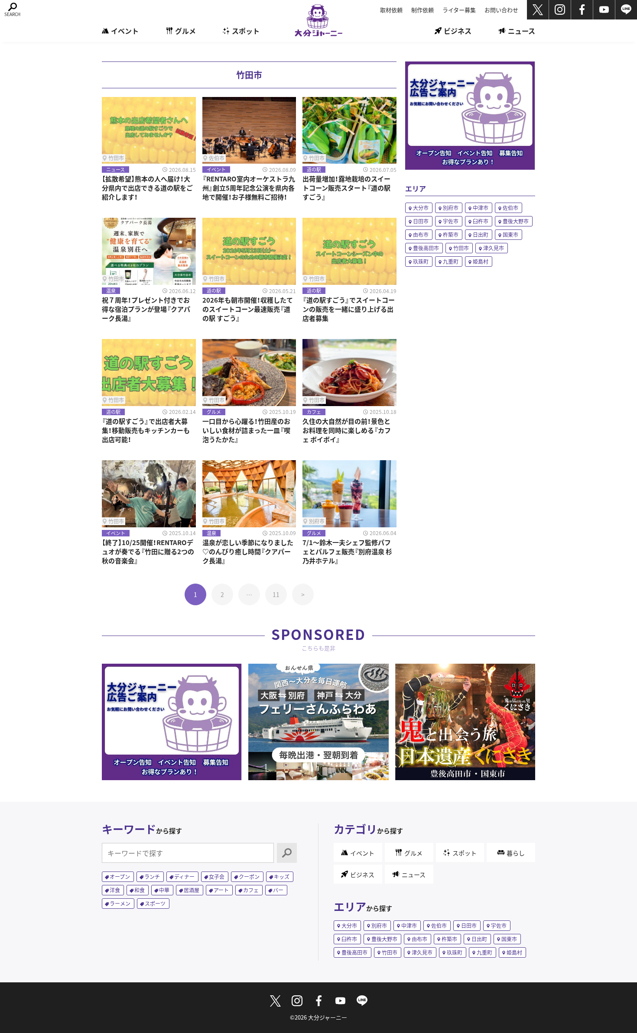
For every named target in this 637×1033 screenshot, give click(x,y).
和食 (139, 890)
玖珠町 (421, 261)
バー (278, 890)
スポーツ (155, 903)
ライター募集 (459, 10)
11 (276, 594)
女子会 (216, 876)
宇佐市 (450, 221)
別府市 (450, 207)
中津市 (480, 207)
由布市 (421, 234)
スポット (246, 31)
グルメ (185, 31)
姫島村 (480, 261)
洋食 (115, 890)
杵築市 (450, 234)
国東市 (510, 234)
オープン (120, 876)
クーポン (249, 876)
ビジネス (457, 31)
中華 (164, 890)
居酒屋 (191, 890)
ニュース (521, 31)
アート (221, 890)
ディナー (184, 876)
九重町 (450, 261)
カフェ (251, 890)
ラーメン (120, 903)
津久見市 (493, 248)
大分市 (421, 207)
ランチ (152, 876)
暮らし (516, 853)
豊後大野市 (516, 221)
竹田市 (461, 248)
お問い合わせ (501, 10)
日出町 (480, 234)
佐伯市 (510, 207)
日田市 (421, 221)
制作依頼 (422, 10)
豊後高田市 (426, 248)
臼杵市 (480, 221)
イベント (125, 31)
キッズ (281, 876)
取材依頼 (391, 10)
